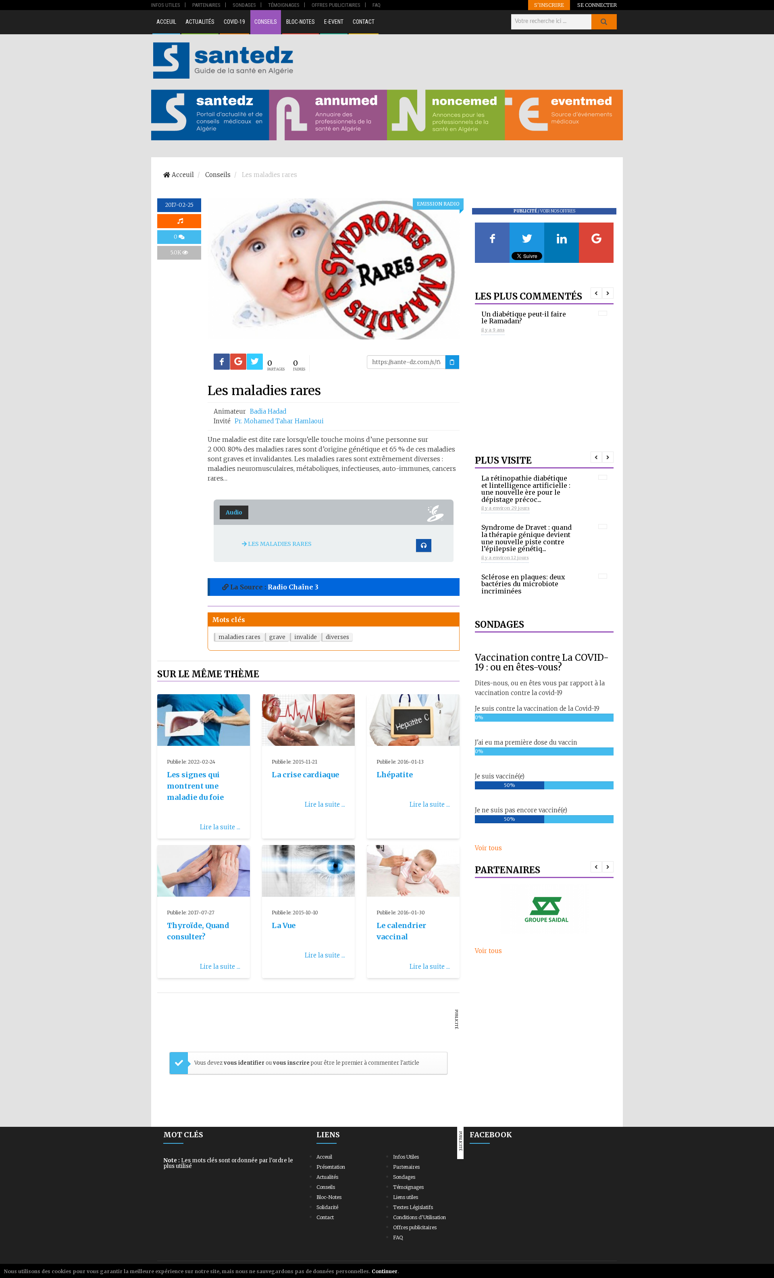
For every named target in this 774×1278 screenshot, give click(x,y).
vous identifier (245, 1062)
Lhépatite (395, 774)
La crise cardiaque (305, 774)
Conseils (265, 22)
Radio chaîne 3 (293, 587)
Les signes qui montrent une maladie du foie (195, 786)
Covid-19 (234, 22)
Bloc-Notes (300, 22)
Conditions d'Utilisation (419, 1217)
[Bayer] (544, 909)
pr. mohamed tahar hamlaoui (279, 421)
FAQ (398, 1237)
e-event (333, 22)
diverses (337, 637)
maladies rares (239, 637)
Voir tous (488, 848)
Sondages (404, 1177)
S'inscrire (549, 5)
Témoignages (408, 1187)
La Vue (283, 925)
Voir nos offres (557, 211)
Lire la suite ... (220, 827)
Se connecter (597, 5)
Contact (364, 22)
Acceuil (166, 22)
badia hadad (268, 411)
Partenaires (406, 1167)
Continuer (384, 1271)
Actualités (199, 22)
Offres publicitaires (415, 1227)
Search (604, 21)
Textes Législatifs (413, 1207)
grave (277, 637)
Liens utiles (405, 1197)
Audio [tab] (234, 512)
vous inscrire (291, 1062)
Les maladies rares (279, 543)
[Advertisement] (459, 60)
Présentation (330, 1167)
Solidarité (327, 1207)
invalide (305, 637)
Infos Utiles (406, 1157)
